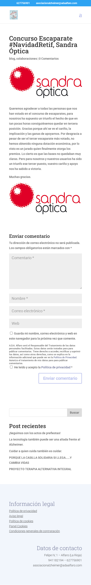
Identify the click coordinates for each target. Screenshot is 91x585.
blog (12, 58)
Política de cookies (21, 521)
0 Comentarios (49, 58)
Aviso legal (16, 516)
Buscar (74, 412)
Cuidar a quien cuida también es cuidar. (35, 451)
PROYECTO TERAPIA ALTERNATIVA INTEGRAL (40, 469)
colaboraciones (26, 58)
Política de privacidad (56, 367)
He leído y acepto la (43, 367)
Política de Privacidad (65, 357)
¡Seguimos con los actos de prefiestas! (35, 433)
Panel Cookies (18, 526)
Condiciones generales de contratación (34, 531)
